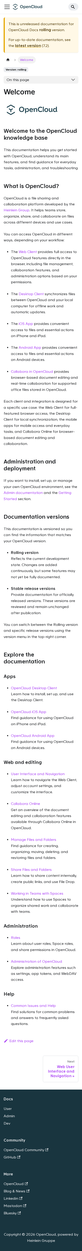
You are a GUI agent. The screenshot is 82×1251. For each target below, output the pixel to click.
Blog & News (14, 1191)
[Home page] (8, 59)
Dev (7, 1123)
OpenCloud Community (24, 1150)
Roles (15, 937)
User (8, 1109)
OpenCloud (14, 1184)
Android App (30, 347)
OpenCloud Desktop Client (34, 688)
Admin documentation (23, 493)
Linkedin (11, 1198)
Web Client (28, 252)
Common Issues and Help (33, 1005)
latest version (28, 46)
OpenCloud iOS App (28, 712)
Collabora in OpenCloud (32, 371)
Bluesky (10, 1213)
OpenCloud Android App (32, 735)
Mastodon (13, 1206)
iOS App (26, 324)
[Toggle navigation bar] (7, 6)
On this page (18, 80)
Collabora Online (25, 803)
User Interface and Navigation (38, 774)
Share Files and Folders (31, 869)
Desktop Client (31, 294)
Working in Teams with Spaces (37, 893)
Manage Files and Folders (33, 839)
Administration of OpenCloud (36, 961)
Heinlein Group (16, 210)
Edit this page (21, 1041)
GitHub (10, 1157)
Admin (9, 1116)
